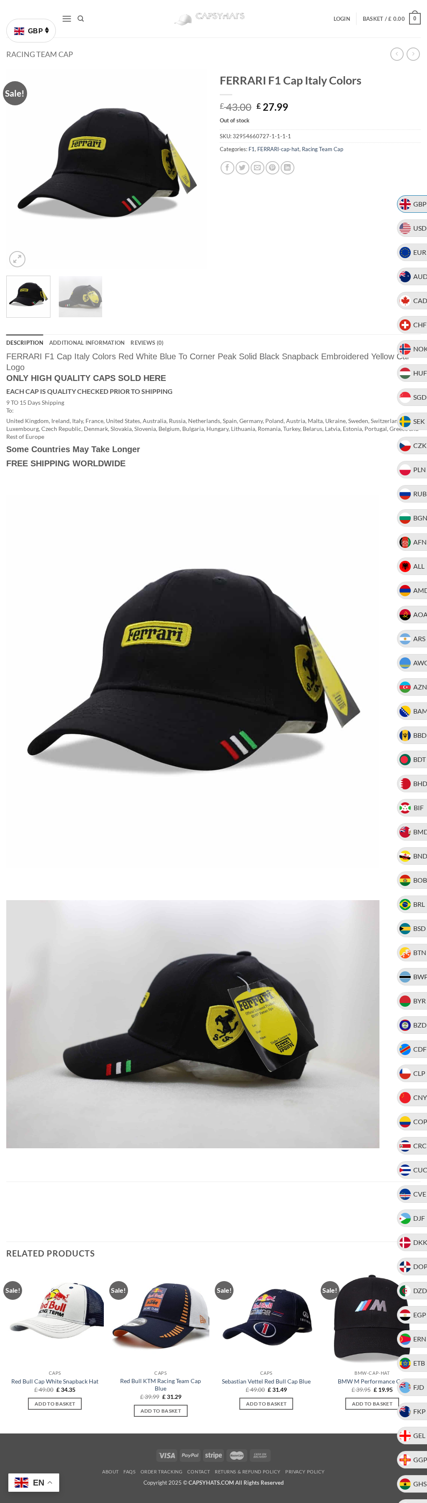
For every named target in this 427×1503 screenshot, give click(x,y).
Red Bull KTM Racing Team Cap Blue (160, 1384)
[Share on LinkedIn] (287, 168)
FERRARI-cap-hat (278, 149)
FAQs (129, 1471)
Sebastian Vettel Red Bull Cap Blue (266, 1381)
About (110, 1471)
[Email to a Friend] (257, 168)
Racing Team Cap (39, 54)
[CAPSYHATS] (213, 19)
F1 (252, 149)
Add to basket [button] (55, 1403)
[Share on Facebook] (227, 168)
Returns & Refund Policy (248, 1471)
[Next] (192, 169)
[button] (67, 18)
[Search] (81, 19)
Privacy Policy (305, 1471)
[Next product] (396, 53)
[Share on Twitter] (242, 168)
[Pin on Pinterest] (272, 168)
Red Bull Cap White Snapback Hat (54, 1381)
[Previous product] (413, 53)
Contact (198, 1471)
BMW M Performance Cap (372, 1381)
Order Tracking (162, 1471)
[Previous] (20, 169)
